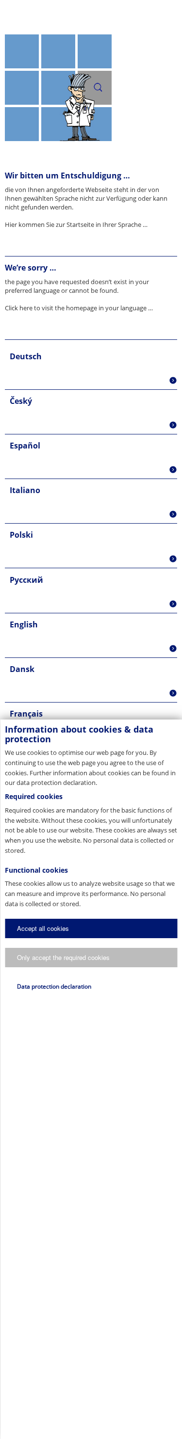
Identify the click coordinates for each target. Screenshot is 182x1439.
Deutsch (26, 356)
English (24, 624)
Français (26, 713)
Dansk (22, 669)
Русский (26, 580)
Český (21, 401)
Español (25, 445)
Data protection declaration (54, 986)
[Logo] (90, 17)
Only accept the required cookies (63, 957)
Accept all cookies (43, 928)
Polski (21, 534)
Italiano (25, 490)
